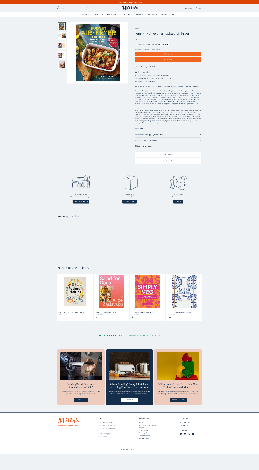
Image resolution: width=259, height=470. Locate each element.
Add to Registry (168, 154)
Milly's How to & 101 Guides (106, 428)
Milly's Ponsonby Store (105, 422)
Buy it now (168, 60)
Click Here (80, 400)
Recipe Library (102, 431)
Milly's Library (80, 267)
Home (137, 28)
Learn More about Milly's (81, 201)
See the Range (129, 400)
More (173, 14)
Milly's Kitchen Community (106, 425)
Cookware (86, 14)
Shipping (145, 49)
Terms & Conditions (145, 435)
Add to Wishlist (168, 161)
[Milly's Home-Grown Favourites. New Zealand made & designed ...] (178, 366)
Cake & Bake (111, 14)
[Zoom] (97, 52)
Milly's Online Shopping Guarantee (149, 135)
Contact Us (178, 201)
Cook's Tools (126, 14)
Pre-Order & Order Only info (146, 140)
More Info (139, 129)
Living (163, 14)
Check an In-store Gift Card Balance (147, 426)
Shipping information (143, 146)
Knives (138, 14)
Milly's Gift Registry (104, 433)
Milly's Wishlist (102, 436)
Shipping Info (143, 433)
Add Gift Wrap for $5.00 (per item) (149, 67)
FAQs (141, 422)
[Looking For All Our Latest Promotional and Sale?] (81, 366)
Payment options (144, 438)
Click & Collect (143, 430)
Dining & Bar (151, 14)
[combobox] (73, 8)
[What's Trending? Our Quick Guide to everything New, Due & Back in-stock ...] (129, 366)
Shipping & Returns (129, 201)
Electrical (98, 14)
